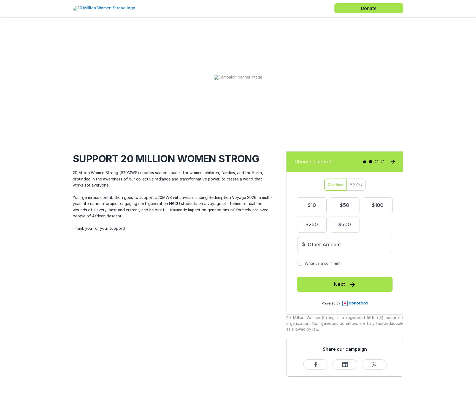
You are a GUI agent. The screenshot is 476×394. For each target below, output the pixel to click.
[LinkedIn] (344, 364)
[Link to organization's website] (104, 8)
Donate (369, 8)
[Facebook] (315, 364)
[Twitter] (374, 364)
